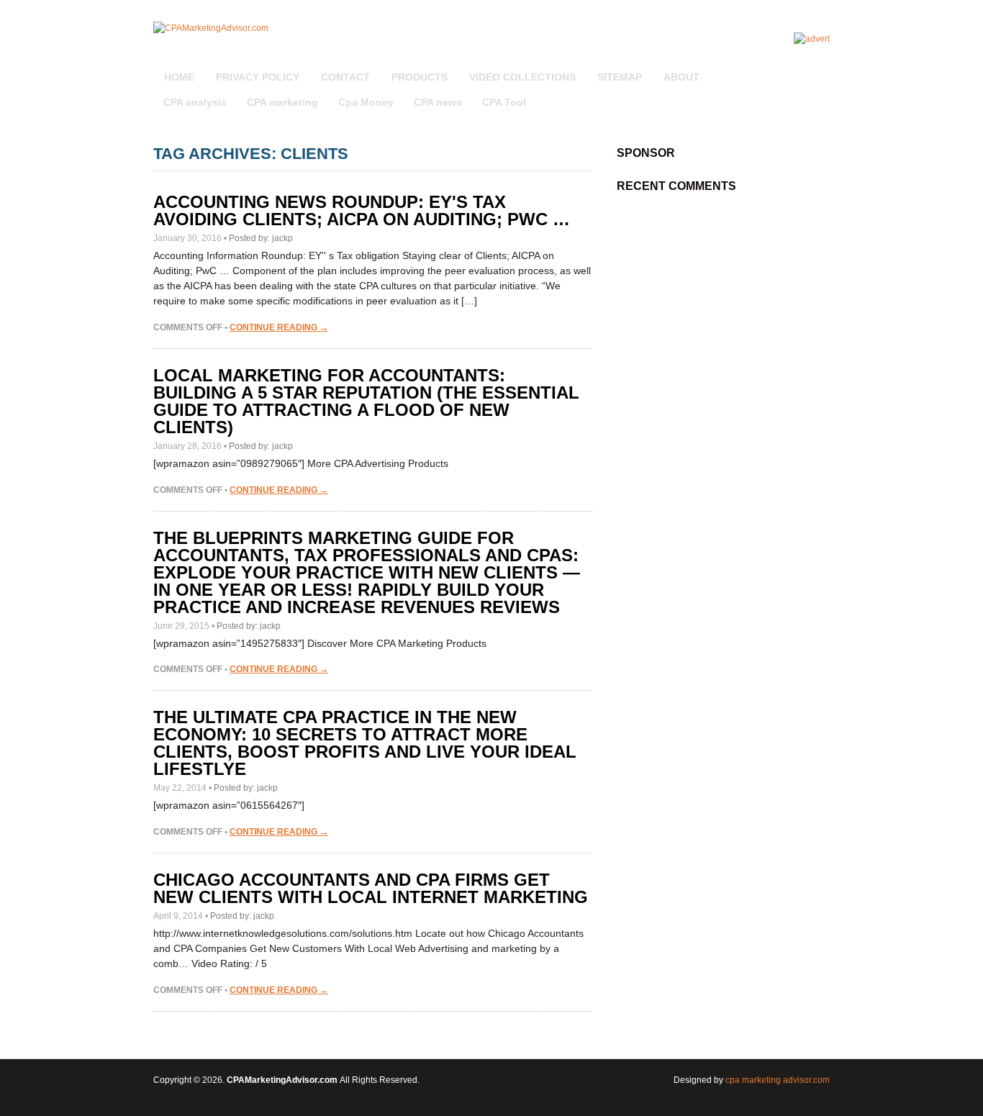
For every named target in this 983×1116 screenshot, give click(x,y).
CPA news (438, 102)
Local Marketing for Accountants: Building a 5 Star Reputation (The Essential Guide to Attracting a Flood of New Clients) (366, 401)
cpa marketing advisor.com (777, 1080)
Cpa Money (366, 102)
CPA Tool (504, 102)
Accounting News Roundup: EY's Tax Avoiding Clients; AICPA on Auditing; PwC (361, 210)
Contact (345, 77)
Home (179, 77)
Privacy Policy (257, 77)
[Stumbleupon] (816, 69)
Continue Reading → (279, 327)
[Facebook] (820, 69)
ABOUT (681, 77)
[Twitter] (807, 69)
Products (419, 77)
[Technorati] (812, 69)
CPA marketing (282, 102)
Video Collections (522, 77)
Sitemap (619, 77)
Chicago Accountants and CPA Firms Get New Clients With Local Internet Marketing (370, 888)
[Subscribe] (799, 69)
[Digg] (803, 69)
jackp (282, 238)
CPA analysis (195, 102)
